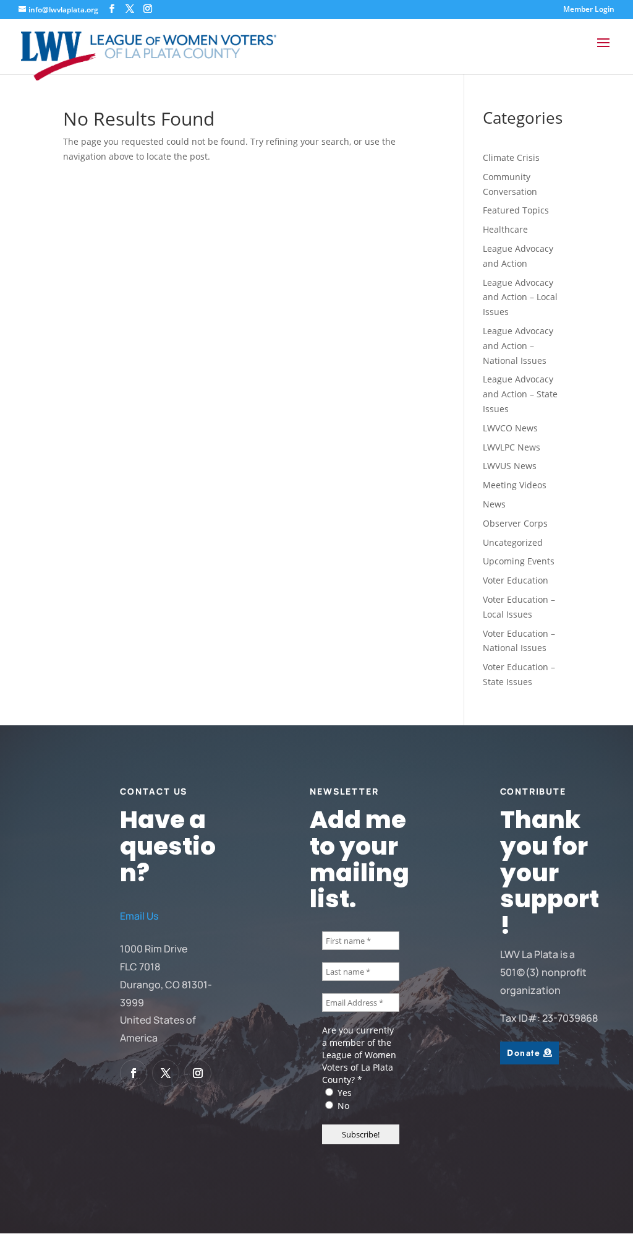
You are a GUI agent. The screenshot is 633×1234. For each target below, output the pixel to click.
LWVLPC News (511, 447)
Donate (523, 1052)
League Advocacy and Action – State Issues (520, 394)
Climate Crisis (511, 157)
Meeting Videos (514, 485)
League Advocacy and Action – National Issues (518, 345)
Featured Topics (516, 210)
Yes (343, 1092)
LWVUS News (510, 466)
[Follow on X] (165, 1073)
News (494, 504)
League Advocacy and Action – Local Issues (520, 297)
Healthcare (505, 229)
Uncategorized (513, 542)
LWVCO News (510, 428)
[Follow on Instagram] (197, 1073)
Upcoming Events (518, 561)
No (342, 1105)
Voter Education (515, 580)
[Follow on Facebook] (133, 1073)
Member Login (588, 10)
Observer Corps (515, 523)
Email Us (139, 916)
